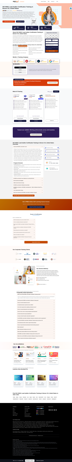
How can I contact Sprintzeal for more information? (26, 309)
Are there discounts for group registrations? (25, 313)
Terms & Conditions (27, 408)
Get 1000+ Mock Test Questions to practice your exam (23, 195)
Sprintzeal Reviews (27, 415)
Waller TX (55, 397)
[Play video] (24, 276)
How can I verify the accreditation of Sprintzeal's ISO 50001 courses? (22, 227)
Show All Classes (20, 118)
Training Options (19, 21)
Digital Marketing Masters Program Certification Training (46, 425)
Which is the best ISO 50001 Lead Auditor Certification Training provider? (29, 294)
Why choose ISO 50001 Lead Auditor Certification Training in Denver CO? (24, 224)
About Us (14, 409)
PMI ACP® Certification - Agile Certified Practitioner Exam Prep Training (48, 426)
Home (13, 408)
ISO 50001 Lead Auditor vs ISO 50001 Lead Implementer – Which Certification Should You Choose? (28, 187)
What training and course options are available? (21, 230)
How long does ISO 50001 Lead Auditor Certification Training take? (28, 300)
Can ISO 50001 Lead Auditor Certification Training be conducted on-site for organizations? (32, 318)
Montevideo (24, 397)
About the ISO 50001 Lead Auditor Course (20, 146)
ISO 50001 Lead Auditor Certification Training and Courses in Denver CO (23, 237)
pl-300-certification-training (16, 431)
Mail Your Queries (40, 460)
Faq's (25, 412)
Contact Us (52, 1)
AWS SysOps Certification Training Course (30, 421)
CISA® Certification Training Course (40, 422)
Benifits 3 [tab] (20, 72)
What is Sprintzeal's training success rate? (24, 329)
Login (57, 1)
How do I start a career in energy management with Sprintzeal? (27, 311)
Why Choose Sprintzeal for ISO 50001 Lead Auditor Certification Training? (25, 192)
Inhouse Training (43, 1)
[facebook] (49, 410)
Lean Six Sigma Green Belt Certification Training (32, 426)
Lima (28, 397)
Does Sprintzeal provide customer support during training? (27, 322)
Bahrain (17, 397)
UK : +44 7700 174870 (41, 411)
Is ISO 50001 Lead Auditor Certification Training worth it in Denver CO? (29, 333)
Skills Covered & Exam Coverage (19, 182)
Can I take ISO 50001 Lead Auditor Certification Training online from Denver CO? (30, 320)
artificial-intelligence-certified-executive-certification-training (45, 431)
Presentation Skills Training (33, 431)
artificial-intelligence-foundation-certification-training (19, 432)
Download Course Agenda (52, 82)
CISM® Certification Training (49, 422)
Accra (45, 397)
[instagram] (54, 410)
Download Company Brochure (36, 134)
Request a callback (30, 460)
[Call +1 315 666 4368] (71, 8)
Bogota (31, 397)
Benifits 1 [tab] (20, 67)
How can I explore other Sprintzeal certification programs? (27, 338)
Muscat (52, 397)
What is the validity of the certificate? (19, 234)
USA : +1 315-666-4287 (41, 410)
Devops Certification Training (28, 425)
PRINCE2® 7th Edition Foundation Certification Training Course (32, 427)
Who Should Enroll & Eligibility (18, 180)
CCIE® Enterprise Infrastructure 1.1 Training (29, 422)
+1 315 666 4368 (53, 163)
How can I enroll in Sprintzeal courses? (24, 302)
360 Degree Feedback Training (24, 431)
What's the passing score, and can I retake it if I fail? (21, 219)
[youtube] (52, 410)
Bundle (14, 397)
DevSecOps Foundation (35, 425)
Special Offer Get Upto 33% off (8, 21)
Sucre (37, 397)
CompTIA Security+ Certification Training (18, 425)
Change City (56, 91)
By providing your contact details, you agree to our (52, 48)
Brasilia (34, 397)
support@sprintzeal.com (53, 169)
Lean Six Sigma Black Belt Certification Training (19, 426)
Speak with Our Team (36, 242)
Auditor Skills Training (30, 432)
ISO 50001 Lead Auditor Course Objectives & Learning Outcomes (24, 178)
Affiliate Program (15, 415)
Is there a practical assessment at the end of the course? (22, 232)
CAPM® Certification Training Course (17, 422)
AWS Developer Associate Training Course (18, 421)
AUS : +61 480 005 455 (41, 414)
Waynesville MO (41, 397)
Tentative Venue (40, 98)
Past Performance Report (28, 416)
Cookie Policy (26, 411)
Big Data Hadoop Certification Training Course (52, 421)
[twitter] (50, 410)
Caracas (20, 397)
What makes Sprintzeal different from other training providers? (27, 331)
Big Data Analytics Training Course (41, 421)
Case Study (14, 412)
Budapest (48, 397)
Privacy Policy (50, 48)
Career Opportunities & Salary (18, 190)
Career (14, 411)
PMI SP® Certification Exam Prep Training (18, 427)
